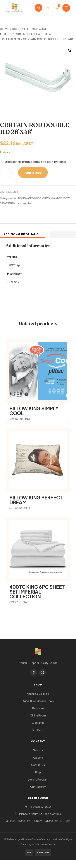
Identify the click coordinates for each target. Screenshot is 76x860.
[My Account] (48, 8)
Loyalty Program (38, 779)
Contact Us (38, 764)
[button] (69, 50)
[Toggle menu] (66, 8)
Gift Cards (38, 730)
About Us (38, 750)
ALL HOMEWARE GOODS (27, 198)
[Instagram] (42, 672)
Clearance (38, 722)
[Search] (38, 8)
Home (4, 29)
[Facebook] (33, 672)
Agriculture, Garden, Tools (38, 701)
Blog (38, 772)
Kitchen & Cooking (38, 693)
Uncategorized (24, 203)
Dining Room (38, 715)
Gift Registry (38, 786)
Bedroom (38, 708)
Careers (38, 757)
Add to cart (33, 172)
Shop (16, 29)
